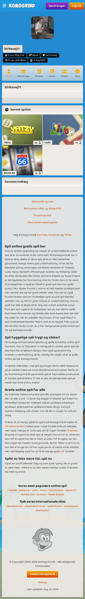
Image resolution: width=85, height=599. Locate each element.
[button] (77, 73)
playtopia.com (14, 506)
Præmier (72, 430)
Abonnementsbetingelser (43, 222)
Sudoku (41, 494)
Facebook (54, 235)
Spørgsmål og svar (42, 201)
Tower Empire (56, 494)
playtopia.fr (42, 510)
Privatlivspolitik (43, 215)
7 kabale (12, 490)
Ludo (35, 490)
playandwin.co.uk (35, 506)
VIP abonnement (15, 426)
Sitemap (42, 582)
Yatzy (43, 490)
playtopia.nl (71, 506)
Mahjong (24, 490)
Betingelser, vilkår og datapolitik (42, 208)
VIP (62, 451)
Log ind (76, 6)
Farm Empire (56, 490)
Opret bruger (57, 6)
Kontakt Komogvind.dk (42, 574)
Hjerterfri (70, 490)
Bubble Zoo (28, 494)
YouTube (42, 235)
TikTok (68, 235)
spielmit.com (54, 506)
